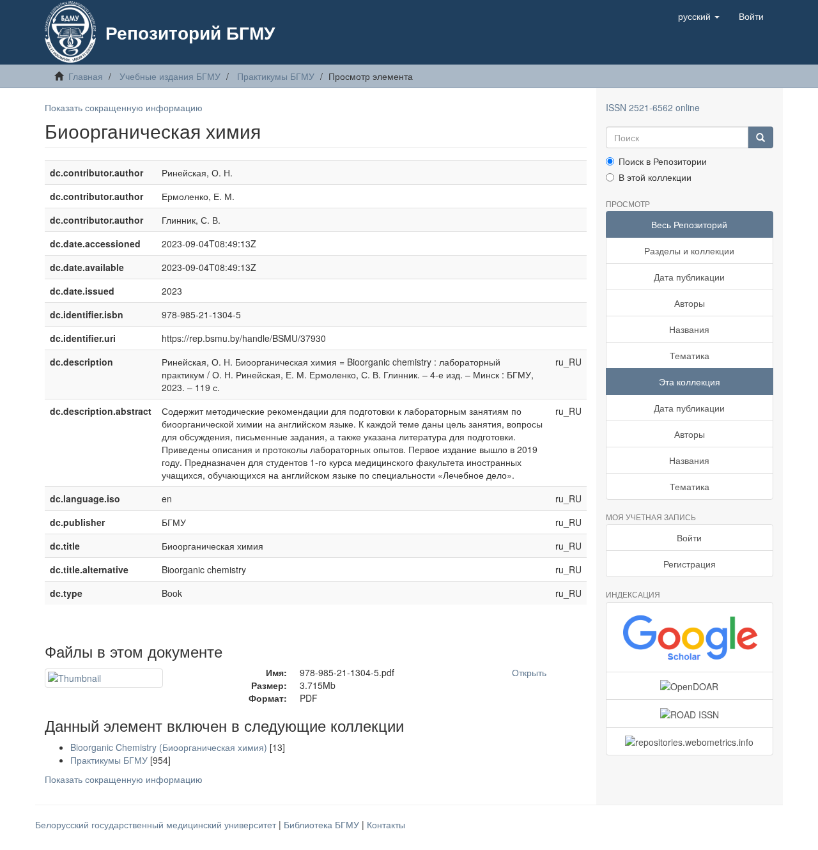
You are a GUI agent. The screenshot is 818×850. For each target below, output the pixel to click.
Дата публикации (689, 276)
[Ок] (760, 137)
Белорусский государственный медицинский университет (157, 824)
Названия (689, 329)
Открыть (529, 672)
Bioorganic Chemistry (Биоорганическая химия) (168, 747)
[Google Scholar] (690, 637)
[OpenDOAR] (690, 686)
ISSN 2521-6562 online (653, 107)
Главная (85, 76)
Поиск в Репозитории (663, 161)
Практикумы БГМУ (275, 76)
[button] (698, 16)
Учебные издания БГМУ (170, 76)
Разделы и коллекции (689, 250)
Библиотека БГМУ (323, 824)
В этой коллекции (655, 177)
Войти (689, 537)
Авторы (689, 303)
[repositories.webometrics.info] (690, 741)
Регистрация (689, 563)
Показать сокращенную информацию (124, 107)
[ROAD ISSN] (690, 713)
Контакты (386, 824)
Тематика (689, 355)
